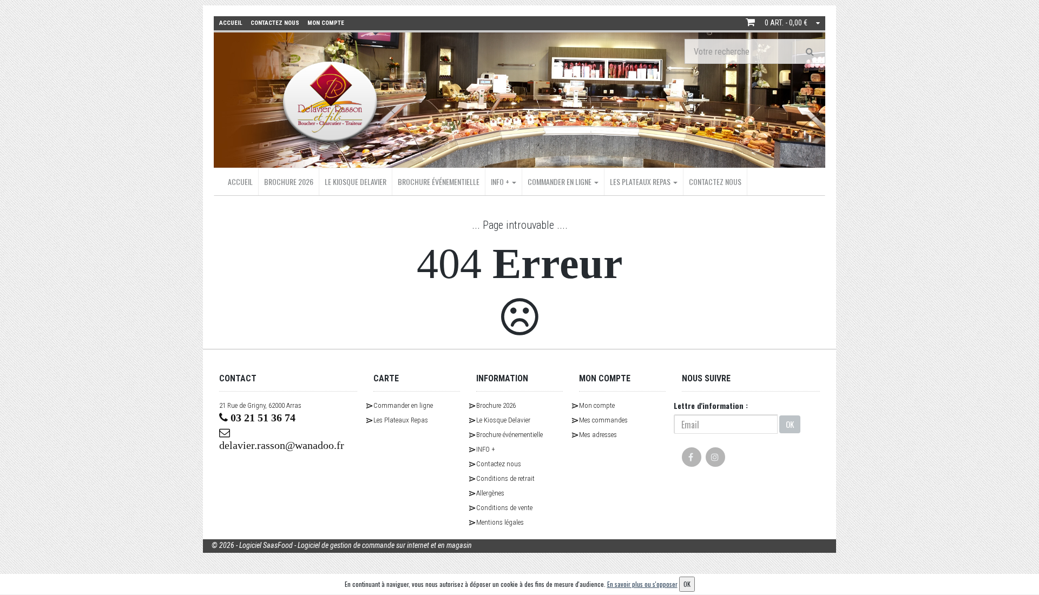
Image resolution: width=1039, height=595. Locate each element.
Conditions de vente (504, 508)
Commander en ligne (560, 181)
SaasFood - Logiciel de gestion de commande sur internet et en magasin (367, 545)
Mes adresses (598, 435)
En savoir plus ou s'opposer (642, 584)
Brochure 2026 (288, 181)
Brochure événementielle (438, 181)
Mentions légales (500, 522)
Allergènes (490, 493)
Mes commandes (603, 420)
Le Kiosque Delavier (355, 181)
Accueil (240, 181)
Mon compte (597, 405)
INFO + (501, 181)
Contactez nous (715, 181)
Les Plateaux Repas (641, 181)
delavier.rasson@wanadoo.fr (281, 445)
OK (790, 424)
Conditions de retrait (505, 478)
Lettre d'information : (711, 405)
